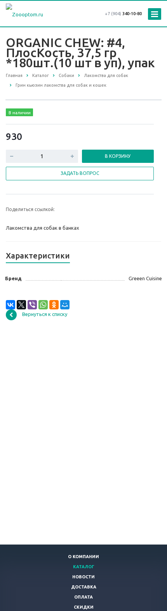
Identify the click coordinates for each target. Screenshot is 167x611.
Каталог (83, 566)
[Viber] (32, 304)
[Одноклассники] (54, 304)
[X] (21, 304)
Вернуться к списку (44, 314)
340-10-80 (123, 13)
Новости (83, 576)
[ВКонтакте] (10, 304)
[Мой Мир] (65, 304)
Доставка (83, 587)
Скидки (84, 607)
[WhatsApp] (43, 304)
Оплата (83, 597)
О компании (83, 556)
